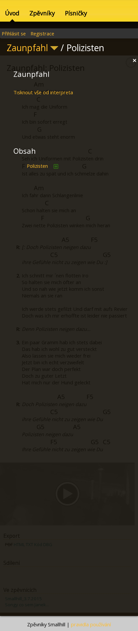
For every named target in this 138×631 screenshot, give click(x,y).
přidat (56, 166)
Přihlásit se (14, 33)
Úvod (12, 13)
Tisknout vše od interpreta (43, 92)
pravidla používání (91, 624)
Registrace (42, 33)
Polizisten (37, 165)
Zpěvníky (42, 13)
